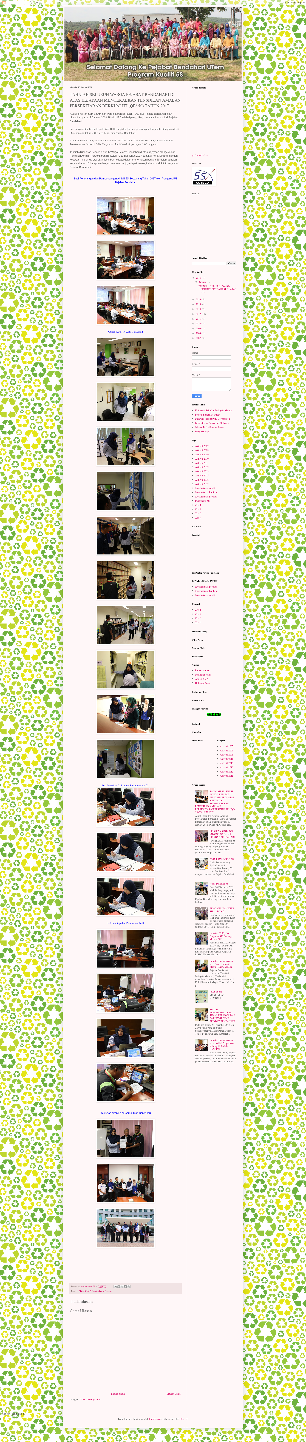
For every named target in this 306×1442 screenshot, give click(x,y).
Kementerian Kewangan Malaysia (212, 423)
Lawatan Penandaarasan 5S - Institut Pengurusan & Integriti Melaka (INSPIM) (222, 1044)
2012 (199, 314)
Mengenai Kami (203, 674)
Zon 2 (198, 509)
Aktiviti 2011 (202, 463)
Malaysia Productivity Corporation (212, 418)
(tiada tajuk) (216, 991)
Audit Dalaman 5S (219, 883)
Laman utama (118, 1393)
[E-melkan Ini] (115, 1286)
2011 (199, 318)
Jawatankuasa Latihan (206, 492)
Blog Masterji (202, 431)
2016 (199, 299)
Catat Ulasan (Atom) (90, 1399)
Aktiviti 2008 (202, 450)
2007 (199, 338)
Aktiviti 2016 (202, 479)
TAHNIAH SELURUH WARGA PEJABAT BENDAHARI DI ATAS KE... (217, 289)
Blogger (184, 1419)
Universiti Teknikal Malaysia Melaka (213, 410)
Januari (203, 282)
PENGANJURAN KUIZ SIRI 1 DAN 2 (222, 910)
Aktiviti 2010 (202, 458)
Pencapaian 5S (202, 500)
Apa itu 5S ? (201, 678)
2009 (199, 328)
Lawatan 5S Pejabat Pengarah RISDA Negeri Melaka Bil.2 (222, 936)
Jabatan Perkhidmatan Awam (209, 427)
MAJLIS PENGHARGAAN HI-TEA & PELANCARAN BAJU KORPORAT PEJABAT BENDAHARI (222, 1015)
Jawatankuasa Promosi (102, 1291)
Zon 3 (198, 513)
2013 (199, 309)
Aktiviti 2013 (202, 471)
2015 (199, 304)
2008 (199, 333)
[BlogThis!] (118, 1286)
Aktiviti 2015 (202, 475)
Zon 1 (198, 505)
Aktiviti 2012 (202, 467)
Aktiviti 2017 (85, 1291)
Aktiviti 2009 (202, 454)
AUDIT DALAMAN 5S (222, 858)
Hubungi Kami (202, 683)
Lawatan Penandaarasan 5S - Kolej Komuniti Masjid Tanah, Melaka (221, 964)
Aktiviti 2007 (202, 446)
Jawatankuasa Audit (205, 488)
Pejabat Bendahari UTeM (207, 414)
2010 (199, 323)
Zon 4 (198, 517)
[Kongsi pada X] (122, 1286)
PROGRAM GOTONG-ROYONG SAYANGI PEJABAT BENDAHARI (222, 834)
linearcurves (155, 1419)
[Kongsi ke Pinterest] (129, 1286)
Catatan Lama (173, 1393)
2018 (199, 277)
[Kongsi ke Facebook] (125, 1286)
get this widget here (200, 155)
